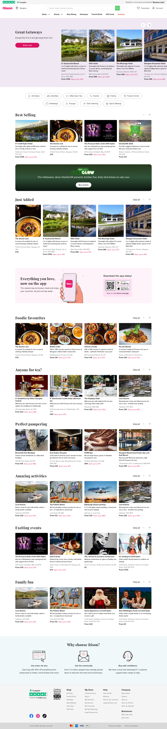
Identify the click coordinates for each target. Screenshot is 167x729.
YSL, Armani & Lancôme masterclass (99, 556)
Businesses (127, 711)
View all (136, 199)
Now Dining (71, 14)
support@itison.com (110, 703)
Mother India (55, 346)
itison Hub (125, 718)
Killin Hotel (93, 63)
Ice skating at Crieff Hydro (129, 556)
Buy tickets (83, 184)
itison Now (70, 706)
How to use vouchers (110, 699)
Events (57, 14)
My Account (89, 703)
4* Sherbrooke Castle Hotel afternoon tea (65, 399)
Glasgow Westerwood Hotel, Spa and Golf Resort (134, 454)
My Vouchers (89, 699)
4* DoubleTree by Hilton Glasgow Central (28, 399)
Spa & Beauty (71, 703)
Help (105, 690)
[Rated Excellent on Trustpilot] (9, 2)
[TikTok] (44, 717)
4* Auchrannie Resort (70, 63)
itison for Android (128, 706)
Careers (124, 696)
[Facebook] (31, 717)
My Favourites (90, 706)
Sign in (87, 696)
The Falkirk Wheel (57, 504)
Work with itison (127, 714)
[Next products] (149, 25)
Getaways (84, 14)
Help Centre (107, 693)
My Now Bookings (91, 709)
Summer (121, 14)
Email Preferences (91, 712)
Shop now (27, 45)
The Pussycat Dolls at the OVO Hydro (99, 143)
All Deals (70, 693)
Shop (69, 690)
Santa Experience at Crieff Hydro (97, 610)
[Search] (117, 8)
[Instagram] (38, 717)
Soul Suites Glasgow (58, 452)
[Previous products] (143, 25)
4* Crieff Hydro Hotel (23, 143)
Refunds (106, 696)
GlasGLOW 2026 (126, 143)
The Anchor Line (56, 143)
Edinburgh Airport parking (95, 504)
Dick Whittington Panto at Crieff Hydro (134, 610)
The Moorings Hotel (125, 63)
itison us (124, 699)
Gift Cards (110, 14)
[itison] (7, 8)
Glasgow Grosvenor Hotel (154, 63)
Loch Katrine (124, 398)
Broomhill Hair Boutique (25, 452)
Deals (44, 14)
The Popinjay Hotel (92, 398)
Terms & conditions (131, 726)
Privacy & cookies (115, 726)
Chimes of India (90, 346)
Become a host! (158, 2)
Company (126, 690)
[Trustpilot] (21, 2)
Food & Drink (97, 14)
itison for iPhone (127, 703)
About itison (126, 693)
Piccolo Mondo (125, 346)
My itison (89, 690)
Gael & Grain (55, 556)
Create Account (90, 693)
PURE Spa (88, 452)
